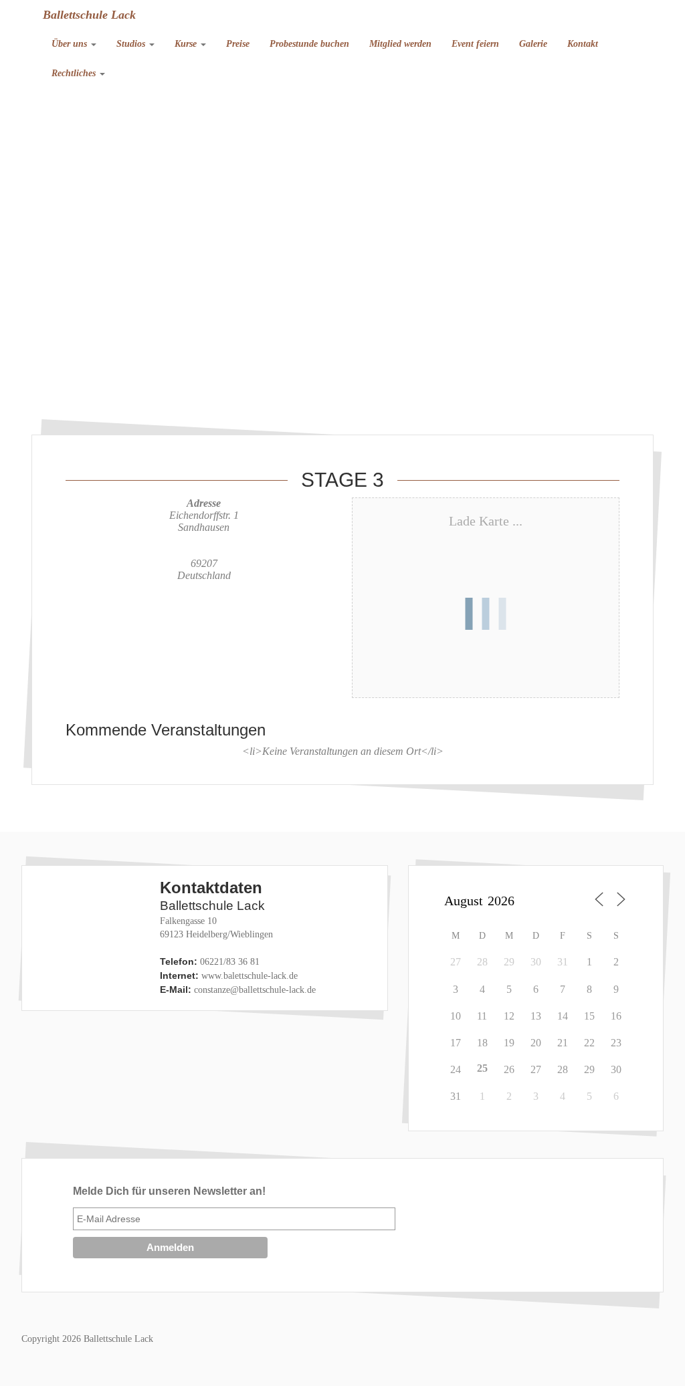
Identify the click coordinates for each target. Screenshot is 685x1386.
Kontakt (582, 44)
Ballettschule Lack (89, 14)
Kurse (187, 44)
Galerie (533, 44)
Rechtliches (75, 73)
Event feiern (475, 44)
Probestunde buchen (309, 44)
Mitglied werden (400, 44)
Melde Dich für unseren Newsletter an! (169, 1191)
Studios (132, 44)
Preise (238, 44)
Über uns (71, 44)
